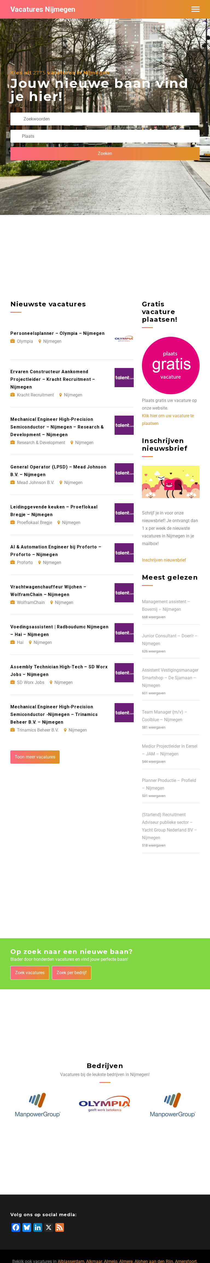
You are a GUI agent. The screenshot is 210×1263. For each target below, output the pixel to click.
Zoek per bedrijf (72, 972)
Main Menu (195, 9)
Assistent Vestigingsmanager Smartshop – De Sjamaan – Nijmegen (170, 678)
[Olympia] (105, 1105)
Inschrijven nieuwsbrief (164, 560)
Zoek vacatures (30, 972)
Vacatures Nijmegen (42, 9)
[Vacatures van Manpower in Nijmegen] (38, 1105)
